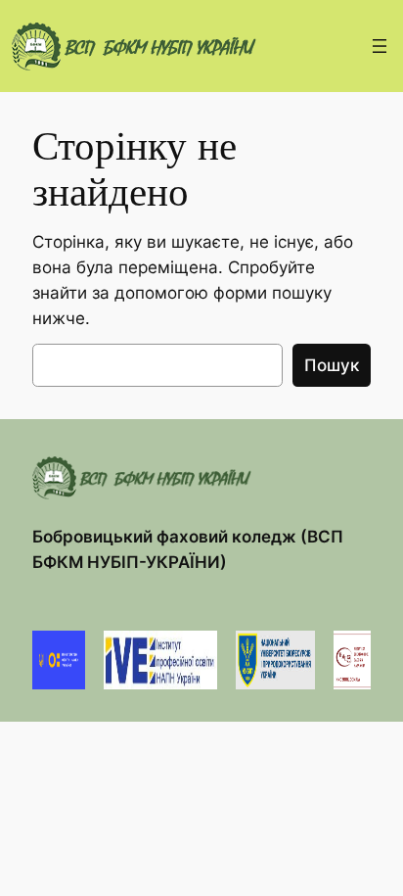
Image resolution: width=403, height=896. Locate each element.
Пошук (331, 365)
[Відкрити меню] (379, 46)
